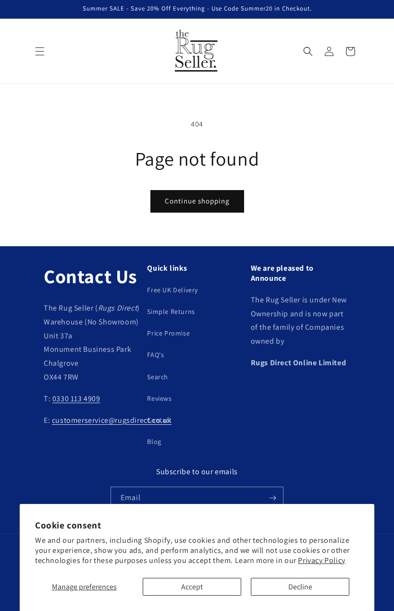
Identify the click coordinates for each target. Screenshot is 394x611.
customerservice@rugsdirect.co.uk (112, 420)
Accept (192, 587)
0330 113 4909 (76, 399)
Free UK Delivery (172, 290)
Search (157, 376)
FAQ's (155, 354)
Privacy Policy (321, 560)
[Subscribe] (272, 498)
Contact (159, 420)
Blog (154, 441)
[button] (39, 51)
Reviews (159, 398)
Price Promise (168, 333)
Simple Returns (171, 311)
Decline (300, 587)
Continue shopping (197, 200)
